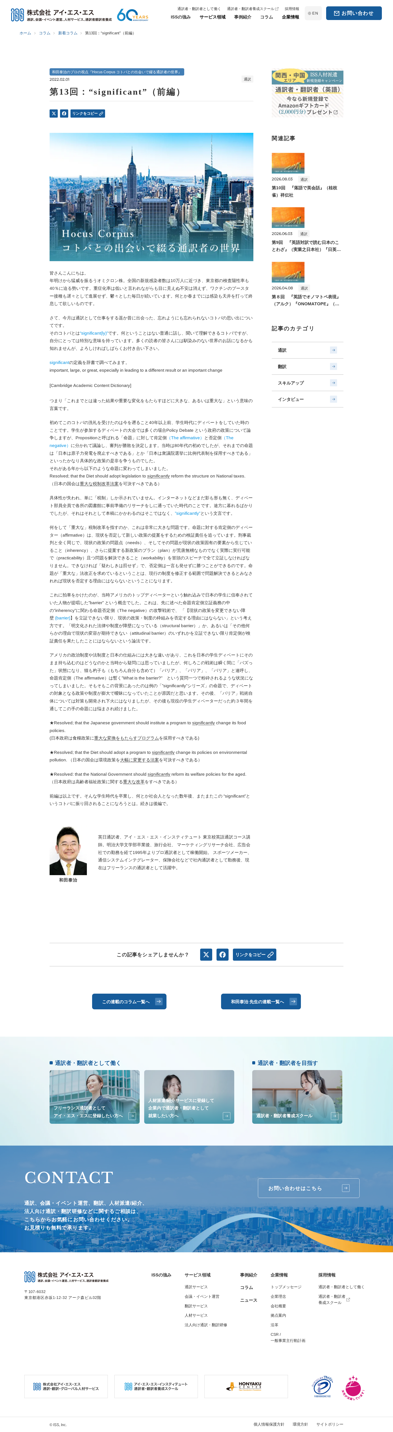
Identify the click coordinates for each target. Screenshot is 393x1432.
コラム (246, 1287)
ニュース (248, 1300)
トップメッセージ (286, 1287)
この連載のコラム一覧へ (126, 1001)
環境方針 (300, 1424)
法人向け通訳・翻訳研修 (206, 1325)
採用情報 (327, 1275)
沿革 (274, 1325)
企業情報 (279, 1275)
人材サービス (196, 1315)
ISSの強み (161, 1275)
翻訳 (282, 366)
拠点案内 (278, 1315)
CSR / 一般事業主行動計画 (288, 1337)
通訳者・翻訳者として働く (341, 1287)
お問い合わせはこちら (295, 1188)
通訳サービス (196, 1287)
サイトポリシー (329, 1424)
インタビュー (291, 399)
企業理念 (278, 1296)
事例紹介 (248, 1275)
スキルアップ (291, 383)
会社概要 (278, 1306)
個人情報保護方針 (269, 1424)
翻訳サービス (196, 1306)
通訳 (282, 350)
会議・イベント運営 (202, 1296)
